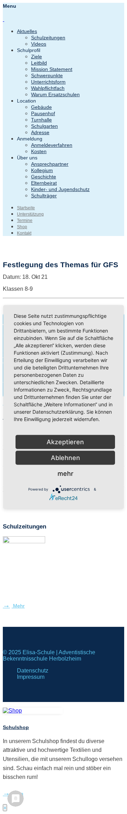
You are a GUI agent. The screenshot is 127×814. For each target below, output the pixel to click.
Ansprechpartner (49, 164)
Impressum (30, 677)
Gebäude (41, 107)
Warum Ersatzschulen (55, 94)
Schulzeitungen (48, 37)
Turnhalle (41, 120)
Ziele (36, 56)
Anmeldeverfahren (51, 145)
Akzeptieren (65, 442)
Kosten (39, 151)
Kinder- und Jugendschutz (60, 189)
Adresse (40, 132)
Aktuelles (27, 31)
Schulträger (44, 195)
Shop (22, 226)
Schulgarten (44, 126)
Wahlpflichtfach (48, 88)
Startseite (26, 207)
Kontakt (24, 233)
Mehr (18, 606)
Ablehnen (65, 457)
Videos (38, 44)
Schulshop (16, 727)
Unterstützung (30, 214)
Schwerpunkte (47, 75)
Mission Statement (51, 69)
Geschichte (43, 176)
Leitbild (39, 63)
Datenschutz (32, 671)
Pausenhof (43, 113)
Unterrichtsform (48, 82)
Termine (24, 220)
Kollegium (42, 170)
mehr (65, 473)
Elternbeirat (44, 183)
